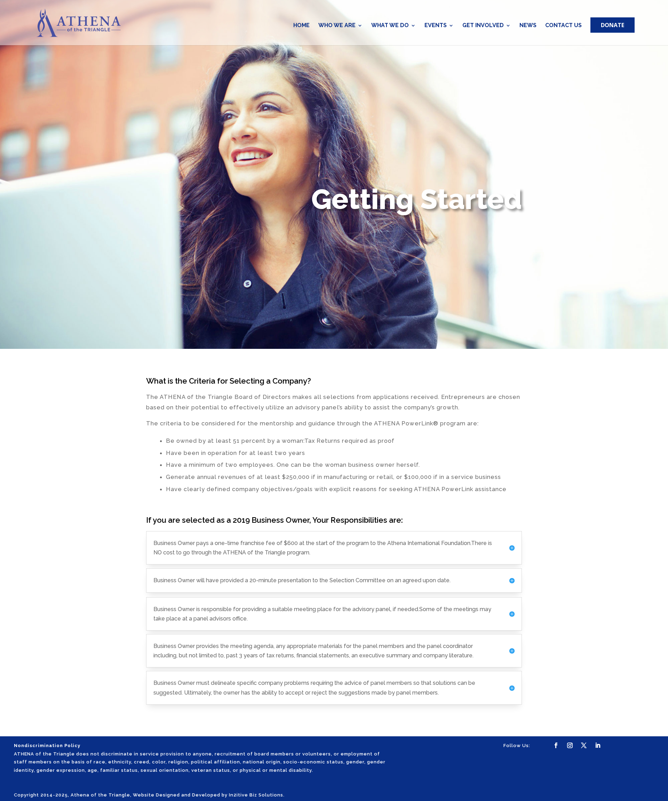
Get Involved (483, 26)
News (527, 26)
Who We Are (337, 26)
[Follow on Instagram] (569, 745)
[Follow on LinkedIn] (597, 745)
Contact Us (563, 26)
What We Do (390, 26)
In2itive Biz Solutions (256, 795)
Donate (612, 25)
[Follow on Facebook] (556, 745)
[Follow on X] (583, 745)
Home (301, 26)
